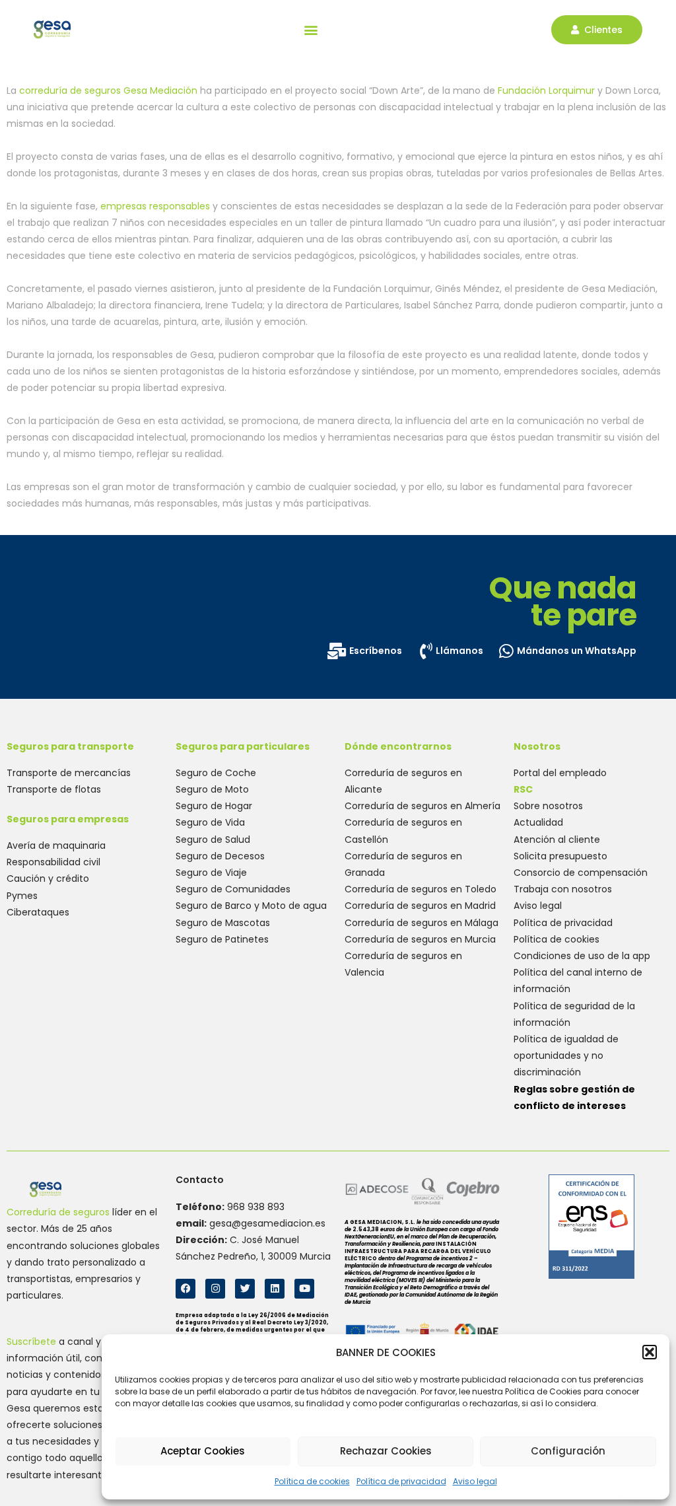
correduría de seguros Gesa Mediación (108, 90)
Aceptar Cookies (202, 1451)
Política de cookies (312, 1481)
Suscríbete (31, 1341)
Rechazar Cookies (386, 1451)
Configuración (568, 1451)
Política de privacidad (401, 1481)
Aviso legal (475, 1481)
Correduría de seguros (58, 1212)
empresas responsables (155, 206)
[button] (649, 1352)
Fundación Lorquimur (546, 90)
